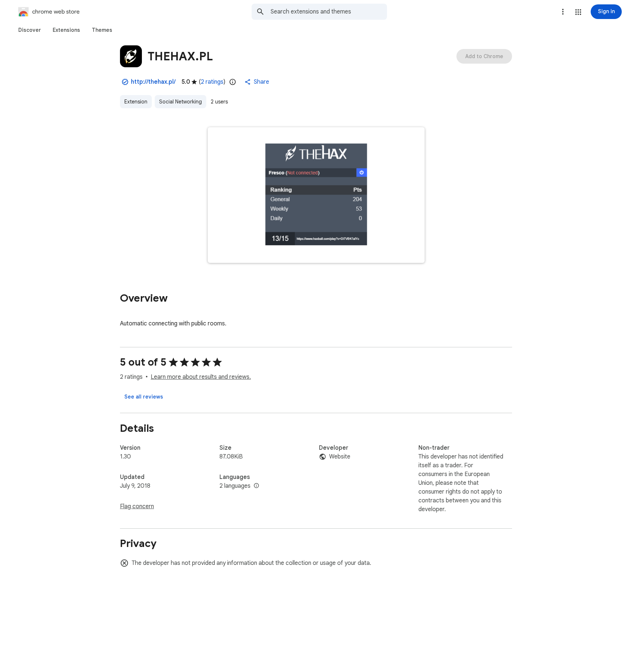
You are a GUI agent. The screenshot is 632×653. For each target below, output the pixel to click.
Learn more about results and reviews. (201, 377)
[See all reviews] (144, 396)
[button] (578, 12)
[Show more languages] (256, 486)
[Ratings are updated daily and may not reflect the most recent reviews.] (232, 82)
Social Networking (180, 101)
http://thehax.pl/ (153, 82)
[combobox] (329, 11)
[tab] (29, 30)
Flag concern (137, 506)
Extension (135, 101)
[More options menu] (563, 11)
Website (339, 456)
